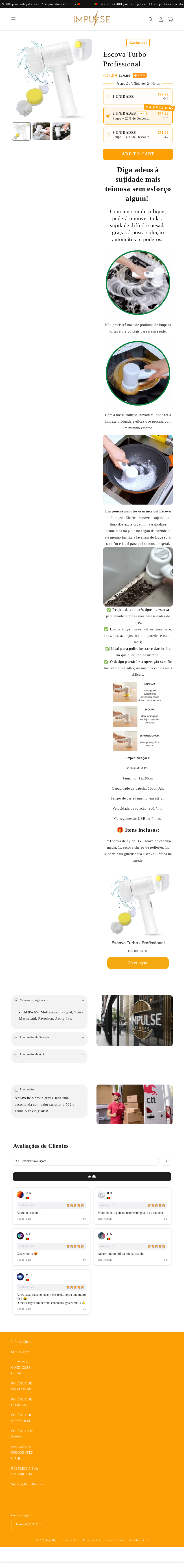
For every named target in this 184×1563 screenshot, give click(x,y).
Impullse (51, 1540)
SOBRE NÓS (20, 1352)
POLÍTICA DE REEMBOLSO (21, 1418)
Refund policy (70, 1540)
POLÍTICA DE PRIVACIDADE (22, 1386)
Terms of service (115, 1540)
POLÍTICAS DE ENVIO (22, 1433)
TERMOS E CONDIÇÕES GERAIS (20, 1367)
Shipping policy (139, 1540)
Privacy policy (92, 1540)
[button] (13, 19)
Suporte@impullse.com (27, 1484)
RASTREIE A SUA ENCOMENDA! (24, 1471)
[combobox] (166, 1161)
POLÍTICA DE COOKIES (21, 1402)
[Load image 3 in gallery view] (61, 131)
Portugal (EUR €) (27, 1524)
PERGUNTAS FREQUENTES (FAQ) (22, 1452)
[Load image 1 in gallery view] (21, 131)
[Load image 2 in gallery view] (41, 131)
